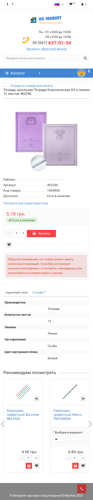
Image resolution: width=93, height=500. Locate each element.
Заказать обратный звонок (46, 49)
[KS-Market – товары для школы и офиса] (46, 20)
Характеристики (17, 292)
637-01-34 (51, 43)
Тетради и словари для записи (31, 85)
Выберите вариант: (69, 432)
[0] (81, 73)
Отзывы (39, 292)
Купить (44, 233)
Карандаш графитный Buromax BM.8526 (23, 415)
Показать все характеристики (25, 203)
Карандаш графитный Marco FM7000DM (67, 415)
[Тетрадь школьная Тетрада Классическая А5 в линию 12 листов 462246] (46, 137)
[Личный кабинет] (83, 4)
